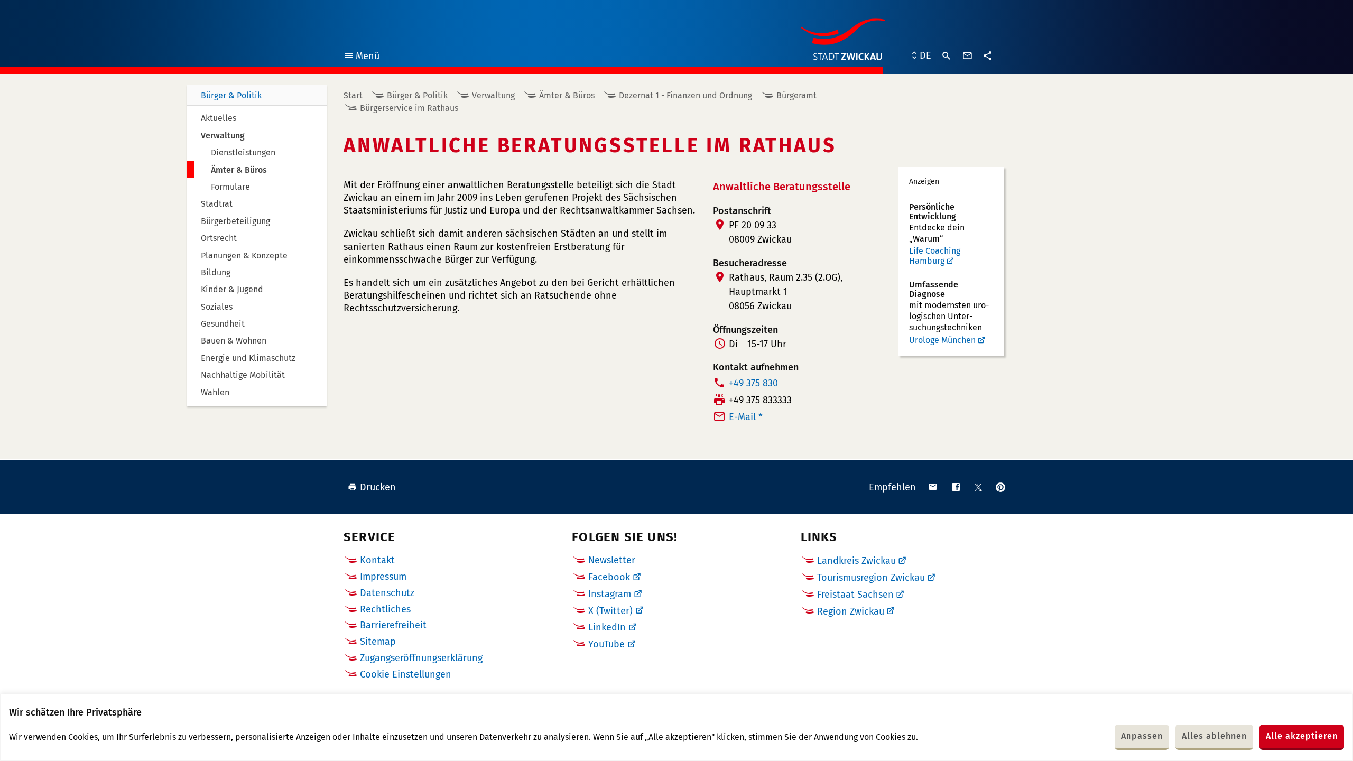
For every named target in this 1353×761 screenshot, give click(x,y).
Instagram (609, 594)
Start (353, 95)
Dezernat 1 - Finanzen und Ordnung (685, 95)
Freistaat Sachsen (855, 594)
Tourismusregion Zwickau (871, 577)
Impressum (383, 576)
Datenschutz (387, 593)
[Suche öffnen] (947, 56)
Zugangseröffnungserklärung (421, 658)
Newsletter (611, 560)
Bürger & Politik (231, 95)
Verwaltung (493, 95)
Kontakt (377, 560)
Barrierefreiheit (393, 625)
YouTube (606, 644)
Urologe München (942, 340)
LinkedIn (607, 627)
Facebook (609, 577)
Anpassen (1142, 736)
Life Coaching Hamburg (934, 256)
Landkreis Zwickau (856, 561)
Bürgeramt (796, 95)
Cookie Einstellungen (405, 674)
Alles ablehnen (1214, 736)
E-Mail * (746, 417)
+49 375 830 (753, 383)
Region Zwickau (850, 611)
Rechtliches (385, 609)
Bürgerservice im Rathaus (409, 108)
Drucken (378, 487)
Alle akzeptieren (1302, 736)
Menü (361, 57)
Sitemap (378, 641)
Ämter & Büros (567, 95)
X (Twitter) (610, 611)
